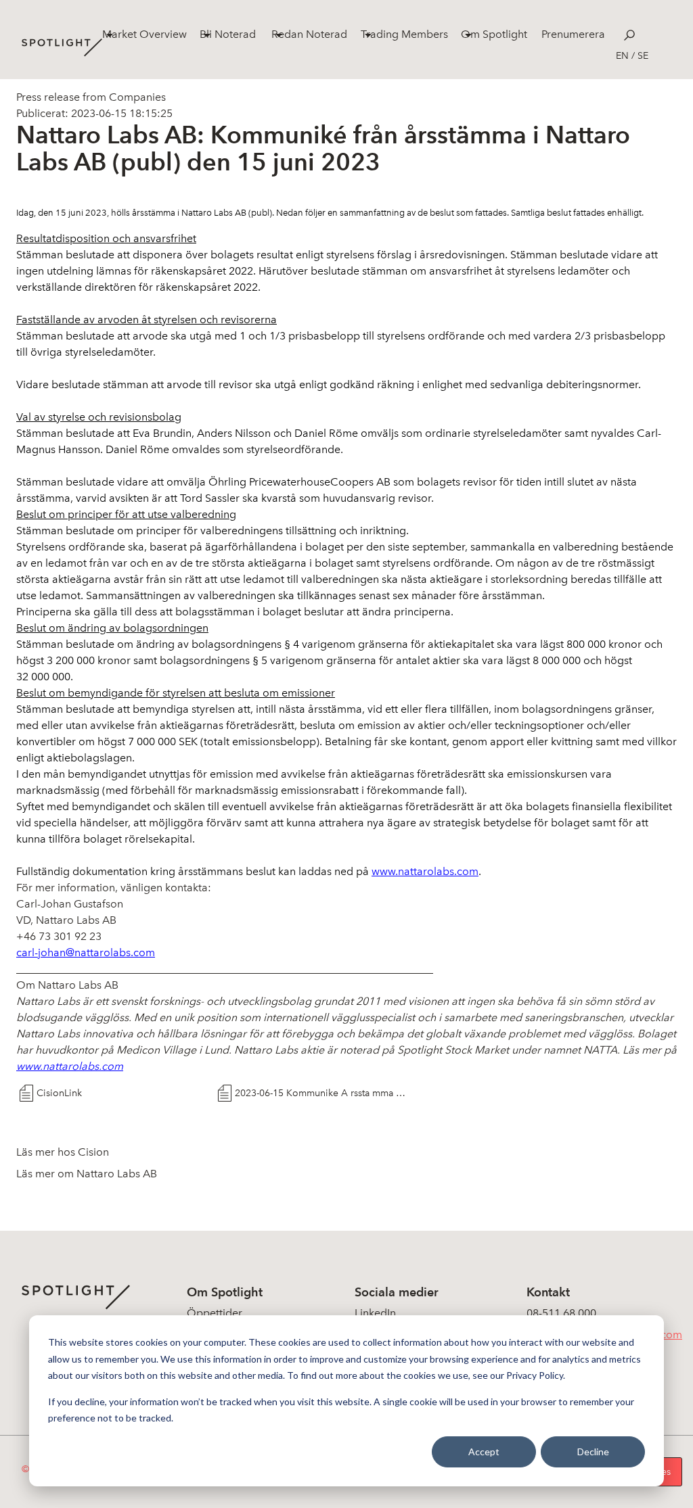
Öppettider (214, 1312)
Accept (483, 1451)
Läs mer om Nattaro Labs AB (86, 1173)
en (622, 56)
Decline (593, 1451)
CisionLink (59, 1093)
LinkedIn (375, 1312)
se (643, 56)
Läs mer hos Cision (62, 1152)
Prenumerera (573, 34)
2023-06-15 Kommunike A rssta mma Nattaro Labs (322, 1093)
